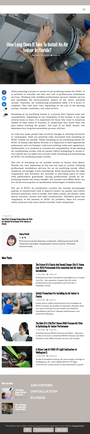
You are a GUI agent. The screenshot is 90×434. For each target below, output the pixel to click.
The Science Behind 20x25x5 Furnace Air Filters (20, 392)
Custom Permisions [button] (43, 430)
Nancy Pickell (35, 55)
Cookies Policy (78, 426)
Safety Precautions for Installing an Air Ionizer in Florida (57, 294)
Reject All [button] (61, 430)
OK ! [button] (27, 430)
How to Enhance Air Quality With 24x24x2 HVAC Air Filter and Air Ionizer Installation (21, 407)
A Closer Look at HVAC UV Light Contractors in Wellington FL (56, 350)
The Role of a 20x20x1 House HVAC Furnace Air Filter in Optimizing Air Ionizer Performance (59, 324)
